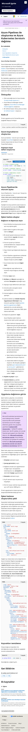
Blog (20, 723)
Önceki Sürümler (12, 723)
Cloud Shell (10, 140)
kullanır (12, 518)
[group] (14, 127)
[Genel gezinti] (1, 16)
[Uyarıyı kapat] (25, 2)
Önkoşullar (5, 49)
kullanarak (4, 71)
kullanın (3, 68)
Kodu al (4, 51)
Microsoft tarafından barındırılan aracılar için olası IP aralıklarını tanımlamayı (12, 444)
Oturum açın (23, 16)
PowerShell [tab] (10, 154)
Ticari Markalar (5, 730)
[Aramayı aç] (18, 16)
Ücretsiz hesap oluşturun (11, 100)
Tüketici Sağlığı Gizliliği (7, 727)
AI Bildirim (3, 723)
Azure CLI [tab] (4, 154)
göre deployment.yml (19, 365)
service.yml (11, 367)
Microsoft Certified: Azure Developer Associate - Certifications (13, 700)
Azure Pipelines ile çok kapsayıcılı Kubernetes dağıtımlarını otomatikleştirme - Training (13, 691)
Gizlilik (13, 725)
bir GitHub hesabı (9, 111)
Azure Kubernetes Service (11, 28)
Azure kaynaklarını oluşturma (9, 53)
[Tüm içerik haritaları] (2, 28)
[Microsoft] (14, 16)
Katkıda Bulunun (5, 725)
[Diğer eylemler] (25, 28)
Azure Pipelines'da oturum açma (10, 55)
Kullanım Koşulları (20, 727)
